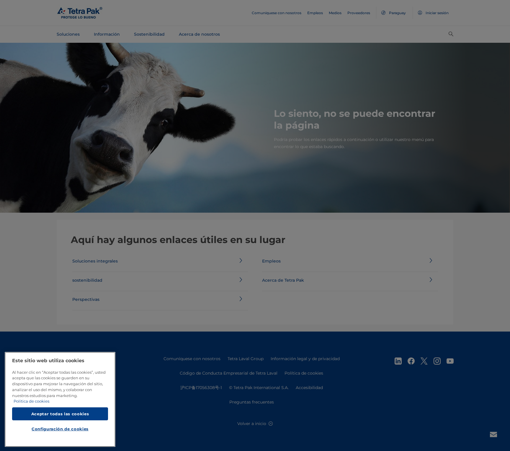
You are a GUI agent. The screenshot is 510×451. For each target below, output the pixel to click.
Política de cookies (31, 401)
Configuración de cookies (60, 429)
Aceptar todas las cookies (60, 413)
